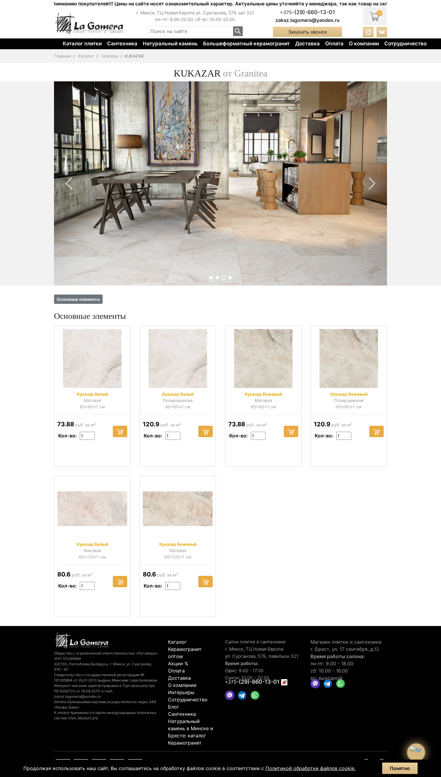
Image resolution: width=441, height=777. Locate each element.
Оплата (334, 44)
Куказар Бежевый (263, 394)
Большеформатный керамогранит (246, 44)
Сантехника (122, 44)
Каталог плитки (82, 44)
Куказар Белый (92, 394)
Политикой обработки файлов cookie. (311, 768)
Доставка (307, 44)
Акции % (178, 664)
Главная (62, 56)
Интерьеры (181, 692)
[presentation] (69, 183)
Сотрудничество (405, 44)
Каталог (86, 56)
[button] (211, 277)
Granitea (110, 56)
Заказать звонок (307, 32)
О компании (364, 44)
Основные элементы (78, 299)
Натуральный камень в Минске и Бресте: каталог (190, 728)
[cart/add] (120, 431)
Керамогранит (185, 743)
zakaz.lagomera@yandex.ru (307, 20)
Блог (173, 707)
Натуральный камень (170, 44)
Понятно (400, 768)
